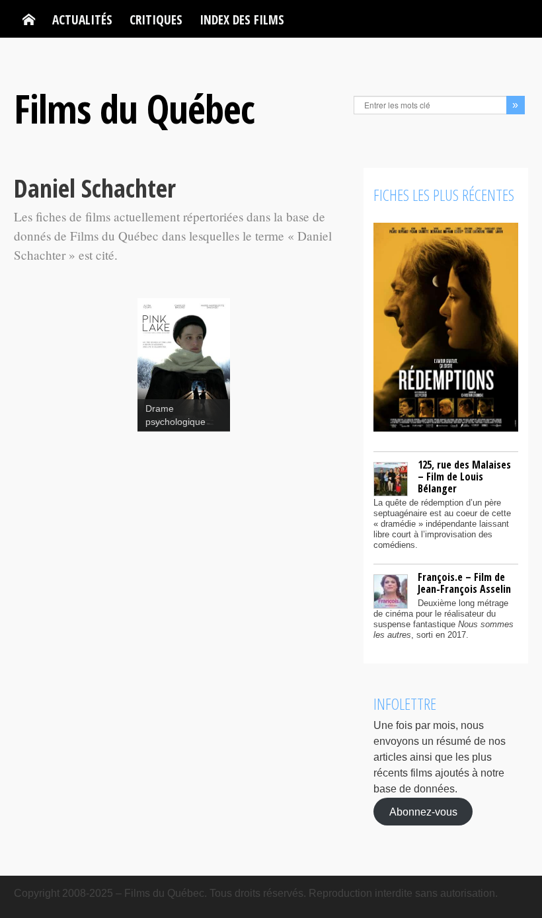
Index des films (242, 19)
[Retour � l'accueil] (29, 20)
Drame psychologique (175, 415)
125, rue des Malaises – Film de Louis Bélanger (464, 476)
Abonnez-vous (423, 811)
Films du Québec (134, 108)
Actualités (82, 19)
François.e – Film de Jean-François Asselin (464, 583)
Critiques (156, 19)
